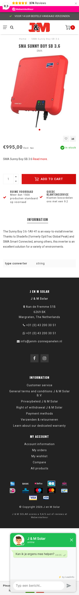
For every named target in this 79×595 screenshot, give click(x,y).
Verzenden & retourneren (39, 419)
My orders (39, 450)
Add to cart (51, 179)
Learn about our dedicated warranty (39, 425)
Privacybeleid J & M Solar (39, 401)
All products (39, 468)
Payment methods (39, 413)
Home (23, 39)
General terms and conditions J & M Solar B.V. (39, 393)
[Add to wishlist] (66, 139)
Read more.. (40, 159)
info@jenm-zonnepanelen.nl (41, 341)
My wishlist (39, 456)
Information (37, 219)
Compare (39, 462)
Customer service (39, 385)
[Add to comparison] (73, 139)
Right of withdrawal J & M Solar (39, 407)
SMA (40, 50)
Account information (39, 444)
